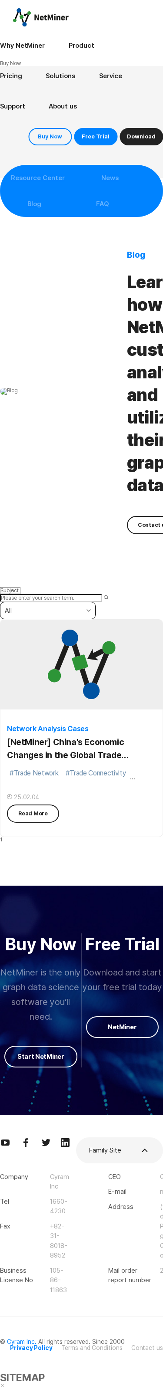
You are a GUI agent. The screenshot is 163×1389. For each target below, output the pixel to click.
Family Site (105, 1150)
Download (141, 136)
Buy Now (50, 136)
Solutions (60, 76)
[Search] (106, 598)
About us (63, 106)
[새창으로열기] (5, 1142)
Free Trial (96, 136)
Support (12, 106)
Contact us (147, 1347)
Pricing (11, 76)
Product (81, 45)
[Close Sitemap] (2, 1386)
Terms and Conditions (92, 1347)
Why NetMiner (22, 45)
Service (110, 76)
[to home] (41, 17)
